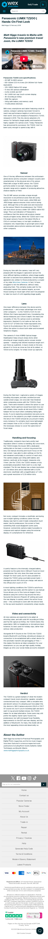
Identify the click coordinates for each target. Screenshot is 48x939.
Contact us (24, 795)
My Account (24, 811)
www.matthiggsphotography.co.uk (16, 750)
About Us (24, 817)
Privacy (21, 925)
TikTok (35, 778)
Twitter (13, 778)
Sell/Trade (33, 4)
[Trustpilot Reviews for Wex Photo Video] (13, 915)
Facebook (18, 778)
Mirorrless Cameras (20, 282)
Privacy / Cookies (24, 838)
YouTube (24, 778)
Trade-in (24, 822)
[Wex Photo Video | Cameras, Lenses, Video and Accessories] (10, 4)
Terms (26, 925)
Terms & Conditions (24, 854)
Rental (24, 833)
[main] (24, 391)
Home (24, 790)
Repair (24, 827)
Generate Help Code (24, 849)
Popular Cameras (24, 801)
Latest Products (24, 865)
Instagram (29, 778)
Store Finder (24, 806)
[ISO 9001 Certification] (34, 915)
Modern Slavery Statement (24, 859)
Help (24, 843)
